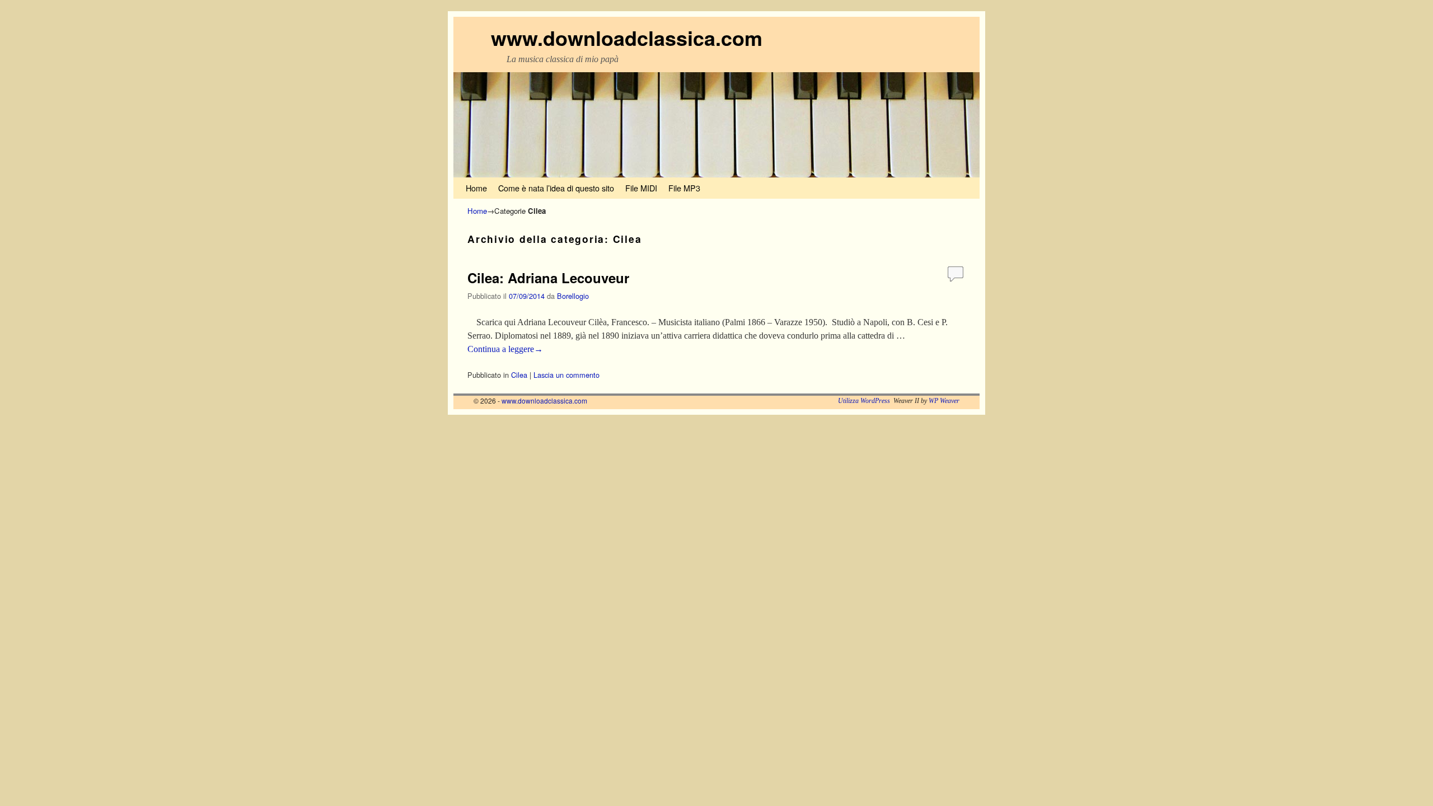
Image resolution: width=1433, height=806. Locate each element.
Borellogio (573, 295)
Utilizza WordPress (864, 401)
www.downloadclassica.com (626, 37)
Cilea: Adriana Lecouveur (548, 277)
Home (476, 188)
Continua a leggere (505, 349)
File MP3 (684, 188)
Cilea (519, 374)
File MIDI (641, 188)
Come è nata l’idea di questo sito (556, 188)
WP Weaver (944, 401)
